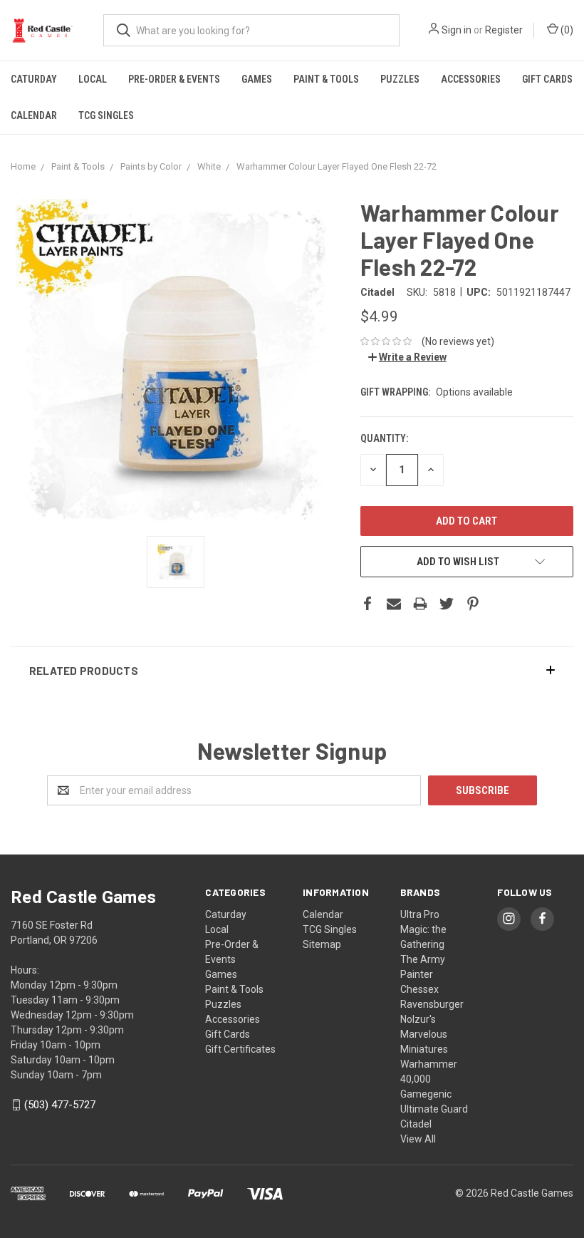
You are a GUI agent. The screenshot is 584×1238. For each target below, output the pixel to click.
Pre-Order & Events (174, 79)
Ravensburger (432, 1004)
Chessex (419, 989)
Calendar (34, 115)
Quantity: (384, 438)
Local (92, 79)
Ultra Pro (419, 914)
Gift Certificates (240, 1049)
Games (256, 79)
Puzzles (399, 79)
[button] (292, 670)
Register (504, 30)
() (565, 30)
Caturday (34, 79)
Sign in (456, 30)
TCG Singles (106, 115)
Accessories (471, 79)
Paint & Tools (326, 79)
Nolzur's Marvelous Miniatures (424, 1034)
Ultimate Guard (434, 1109)
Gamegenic (426, 1094)
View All (418, 1139)
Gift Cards (547, 79)
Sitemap (322, 944)
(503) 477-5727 (59, 1104)
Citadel (416, 1124)
